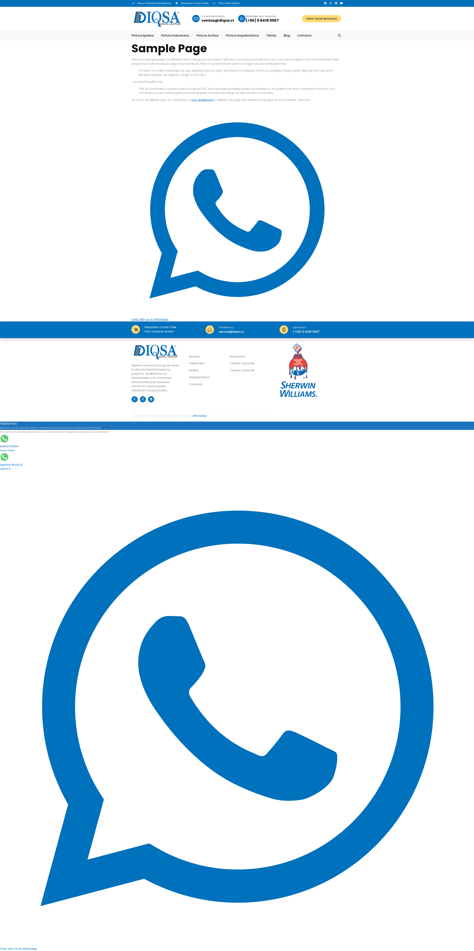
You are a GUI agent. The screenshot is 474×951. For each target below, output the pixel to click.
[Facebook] (325, 3)
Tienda (271, 35)
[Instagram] (330, 3)
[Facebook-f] (134, 399)
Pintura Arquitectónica (242, 35)
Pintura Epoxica (142, 35)
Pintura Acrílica (207, 35)
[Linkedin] (336, 3)
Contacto (304, 35)
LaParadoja (199, 416)
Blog (287, 35)
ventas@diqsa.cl (217, 20)
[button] (340, 36)
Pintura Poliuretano (175, 35)
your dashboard (202, 100)
